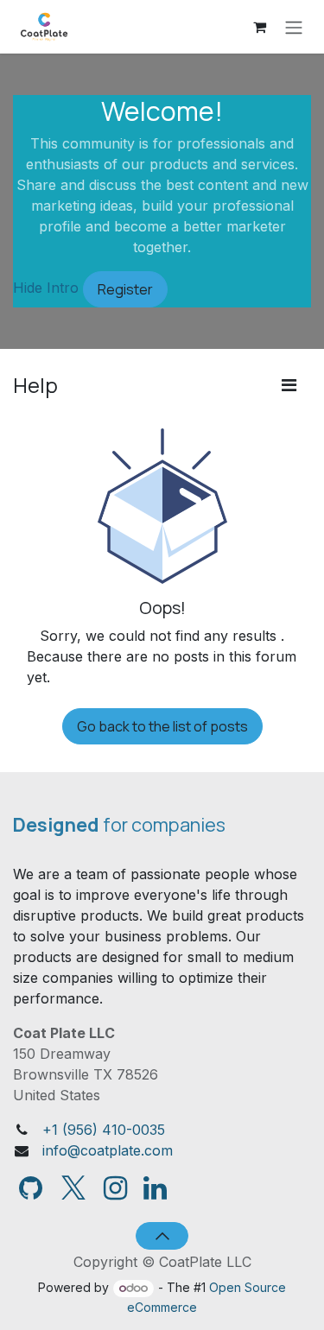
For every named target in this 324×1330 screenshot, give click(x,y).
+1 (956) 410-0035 (103, 1129)
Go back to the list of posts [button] (162, 726)
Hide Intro (46, 288)
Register (125, 289)
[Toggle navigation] (293, 27)
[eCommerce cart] (259, 27)
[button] (162, 1236)
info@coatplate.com (107, 1150)
